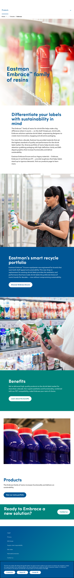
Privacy (9, 537)
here (47, 568)
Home (3, 16)
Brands (12, 16)
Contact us (64, 512)
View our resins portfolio (15, 495)
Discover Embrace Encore (20, 285)
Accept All (35, 572)
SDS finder (10, 541)
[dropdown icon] (71, 8)
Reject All (22, 572)
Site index (10, 549)
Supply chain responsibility (14, 545)
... (7, 16)
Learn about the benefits (20, 399)
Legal (8, 533)
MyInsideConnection (13, 553)
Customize (9, 572)
